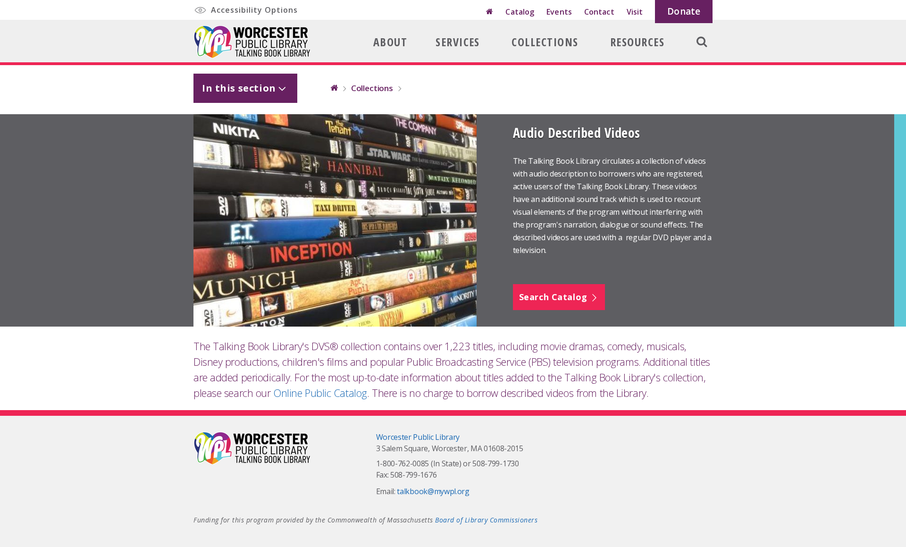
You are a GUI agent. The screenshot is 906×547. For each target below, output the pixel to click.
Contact (599, 12)
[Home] (489, 12)
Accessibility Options (253, 10)
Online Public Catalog (320, 393)
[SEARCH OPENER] (701, 48)
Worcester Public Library (418, 437)
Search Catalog (554, 297)
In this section (239, 88)
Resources (637, 42)
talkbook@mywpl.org (433, 491)
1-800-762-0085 (402, 463)
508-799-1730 (495, 463)
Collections (545, 42)
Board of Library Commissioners (486, 519)
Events (559, 12)
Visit (635, 12)
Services (458, 42)
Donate (683, 11)
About (390, 42)
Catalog (519, 12)
